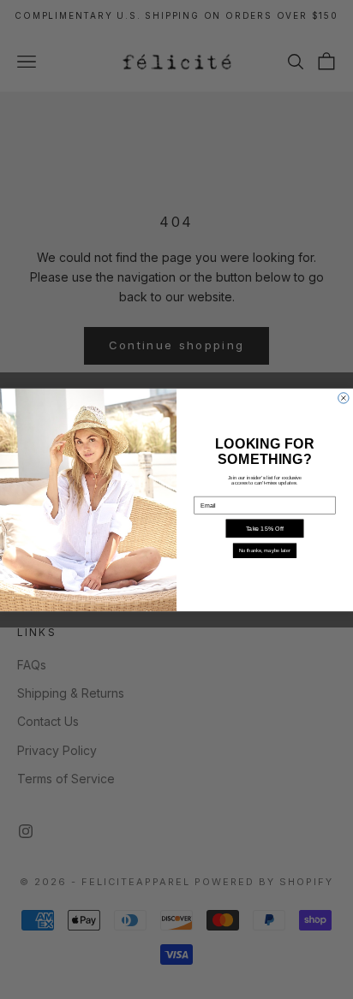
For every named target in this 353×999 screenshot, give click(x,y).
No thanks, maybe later (265, 551)
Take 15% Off (265, 528)
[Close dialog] (343, 397)
